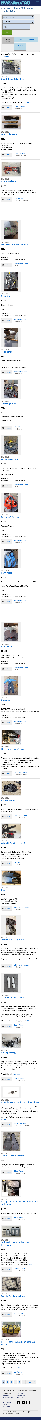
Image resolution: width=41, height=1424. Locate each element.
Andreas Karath (19, 1268)
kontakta (8, 108)
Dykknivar (6, 296)
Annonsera (20, 1393)
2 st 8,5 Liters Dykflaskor (12, 997)
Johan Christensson (21, 264)
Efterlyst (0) (20, 47)
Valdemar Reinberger (21, 907)
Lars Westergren (19, 1372)
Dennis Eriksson (19, 154)
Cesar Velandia (19, 1313)
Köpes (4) (20, 39)
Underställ (6, 700)
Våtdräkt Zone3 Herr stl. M (13, 843)
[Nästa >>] (31, 1382)
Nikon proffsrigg (8, 1052)
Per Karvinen (18, 198)
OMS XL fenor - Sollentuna (13, 1155)
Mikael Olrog (18, 1171)
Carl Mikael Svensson (21, 772)
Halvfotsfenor (7, 573)
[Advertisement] (20, 211)
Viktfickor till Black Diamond (14, 244)
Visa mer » (27, 102)
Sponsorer (20, 1397)
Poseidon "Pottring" (11, 517)
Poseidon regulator (10, 459)
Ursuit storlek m (8, 181)
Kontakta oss (6, 1406)
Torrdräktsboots (8, 352)
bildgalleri (5, 56)
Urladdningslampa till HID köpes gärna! (20, 1102)
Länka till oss (21, 1395)
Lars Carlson (18, 862)
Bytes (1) (32, 39)
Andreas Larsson (19, 106)
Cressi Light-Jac (8, 403)
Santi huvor (6, 646)
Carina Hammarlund (21, 815)
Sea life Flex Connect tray (13, 1296)
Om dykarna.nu (7, 1395)
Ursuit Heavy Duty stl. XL (12, 79)
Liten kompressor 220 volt (13, 749)
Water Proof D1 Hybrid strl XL (15, 939)
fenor (3, 890)
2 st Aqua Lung (8, 800)
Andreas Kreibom (20, 1078)
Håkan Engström (20, 1123)
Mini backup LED (9, 134)
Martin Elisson (19, 1025)
